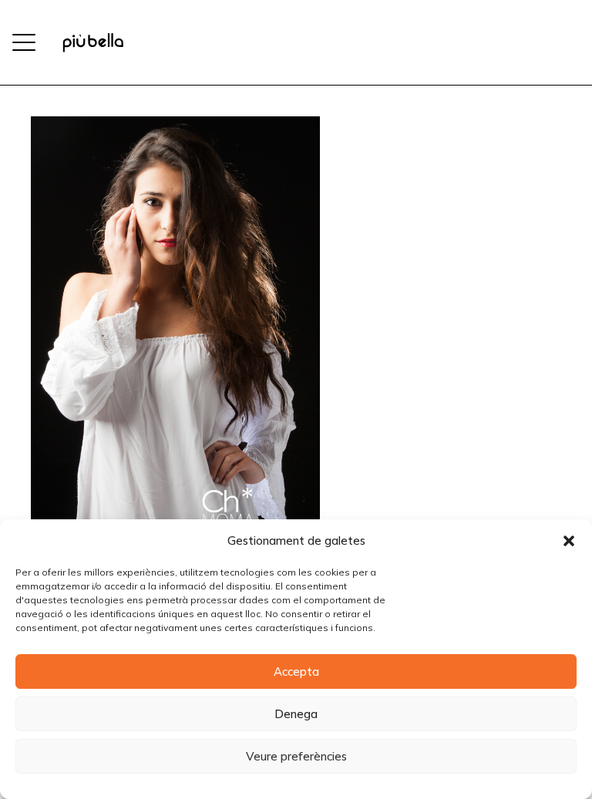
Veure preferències (296, 756)
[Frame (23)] (92, 42)
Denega (296, 714)
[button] (569, 541)
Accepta (296, 671)
